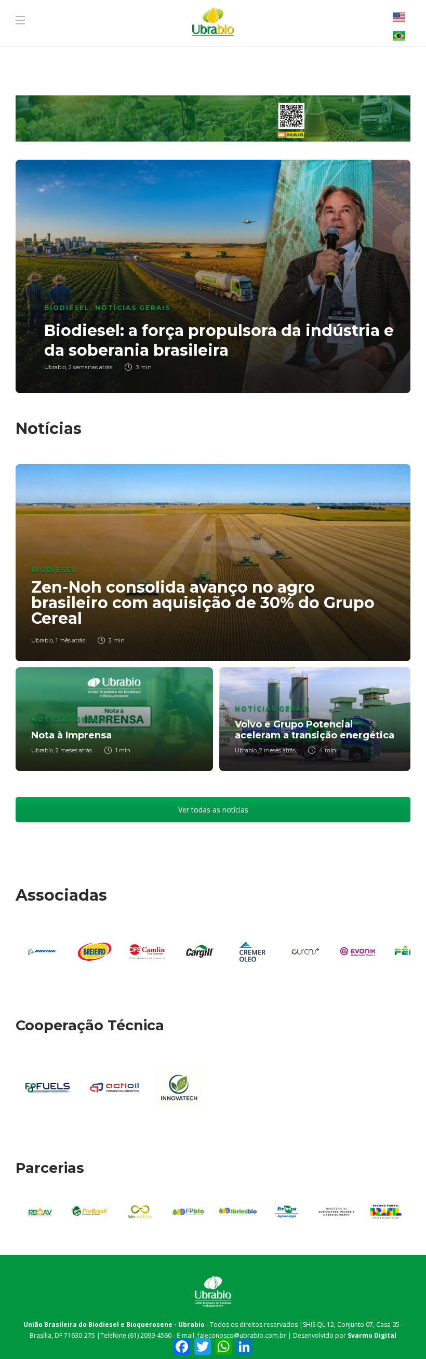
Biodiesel (67, 308)
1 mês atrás (70, 640)
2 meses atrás (74, 750)
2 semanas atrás (90, 367)
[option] (213, 276)
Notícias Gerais (132, 308)
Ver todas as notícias (213, 810)
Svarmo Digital (372, 1335)
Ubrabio (55, 367)
